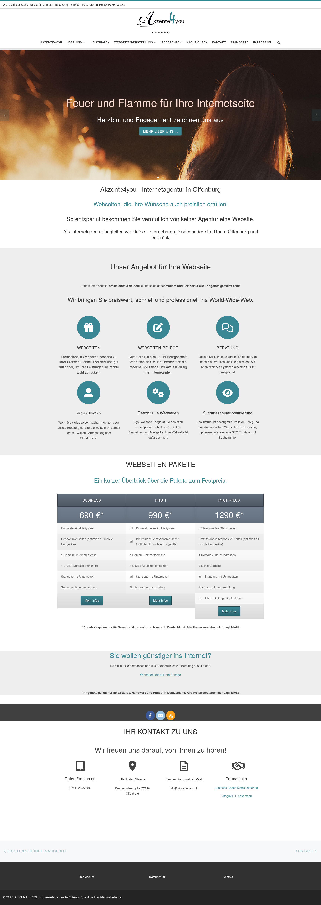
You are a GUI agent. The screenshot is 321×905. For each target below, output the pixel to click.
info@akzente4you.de (184, 788)
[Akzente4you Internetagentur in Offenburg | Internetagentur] (160, 18)
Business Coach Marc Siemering (236, 788)
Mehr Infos (92, 600)
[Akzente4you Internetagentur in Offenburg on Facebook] (150, 715)
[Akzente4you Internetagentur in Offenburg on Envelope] (160, 715)
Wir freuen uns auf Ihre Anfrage (160, 675)
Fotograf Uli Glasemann (236, 796)
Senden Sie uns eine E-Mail (184, 779)
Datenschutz (157, 877)
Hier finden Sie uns (132, 779)
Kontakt (228, 877)
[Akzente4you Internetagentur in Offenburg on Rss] (170, 715)
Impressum (87, 877)
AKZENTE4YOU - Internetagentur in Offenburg (49, 897)
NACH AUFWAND (89, 413)
